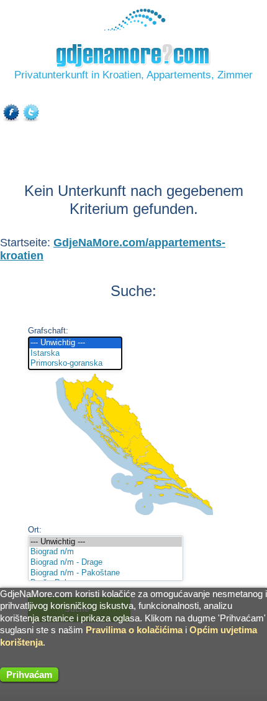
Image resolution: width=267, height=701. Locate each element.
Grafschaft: (48, 330)
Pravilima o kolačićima (134, 629)
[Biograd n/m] (105, 552)
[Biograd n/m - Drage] (105, 562)
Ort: (35, 529)
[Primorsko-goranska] (75, 363)
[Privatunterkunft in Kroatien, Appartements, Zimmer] (134, 27)
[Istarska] (75, 353)
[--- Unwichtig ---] (75, 343)
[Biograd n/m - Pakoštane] (105, 573)
